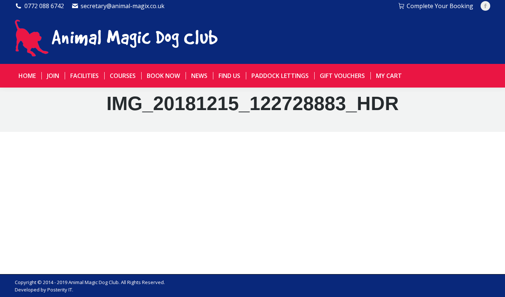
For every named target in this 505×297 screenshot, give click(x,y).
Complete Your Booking (440, 6)
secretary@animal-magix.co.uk (123, 6)
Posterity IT (59, 289)
